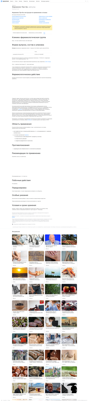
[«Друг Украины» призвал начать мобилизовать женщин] (20, 390)
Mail (1, 400)
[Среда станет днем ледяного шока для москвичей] (52, 291)
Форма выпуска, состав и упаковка (45, 16)
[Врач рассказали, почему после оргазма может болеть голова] (36, 341)
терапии (26, 134)
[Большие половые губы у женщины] (20, 242)
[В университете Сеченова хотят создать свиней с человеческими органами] (36, 357)
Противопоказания (15, 19)
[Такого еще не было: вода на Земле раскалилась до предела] (20, 275)
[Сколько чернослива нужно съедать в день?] (20, 308)
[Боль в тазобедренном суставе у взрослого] (36, 291)
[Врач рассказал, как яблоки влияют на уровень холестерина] (69, 242)
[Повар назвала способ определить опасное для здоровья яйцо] (36, 275)
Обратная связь (64, 400)
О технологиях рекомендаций (72, 400)
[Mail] (1, 1)
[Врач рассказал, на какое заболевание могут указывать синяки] (69, 258)
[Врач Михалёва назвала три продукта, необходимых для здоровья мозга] (69, 275)
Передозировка (42, 21)
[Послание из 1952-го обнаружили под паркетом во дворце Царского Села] (36, 258)
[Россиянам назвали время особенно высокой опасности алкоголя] (36, 390)
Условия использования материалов (55, 400)
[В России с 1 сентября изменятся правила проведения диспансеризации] (52, 341)
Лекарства (14, 5)
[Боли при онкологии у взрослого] (52, 324)
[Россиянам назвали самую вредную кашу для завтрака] (69, 308)
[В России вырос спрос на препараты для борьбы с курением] (52, 308)
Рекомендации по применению (45, 19)
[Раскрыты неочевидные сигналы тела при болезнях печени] (20, 258)
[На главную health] (5, 1)
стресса (20, 109)
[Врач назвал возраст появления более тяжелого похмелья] (52, 390)
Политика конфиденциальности (82, 400)
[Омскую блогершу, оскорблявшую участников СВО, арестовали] (36, 308)
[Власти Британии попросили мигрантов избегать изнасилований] (69, 324)
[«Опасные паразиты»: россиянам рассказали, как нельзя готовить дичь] (36, 324)
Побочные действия (16, 21)
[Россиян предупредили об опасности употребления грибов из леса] (36, 374)
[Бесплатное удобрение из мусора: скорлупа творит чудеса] (20, 374)
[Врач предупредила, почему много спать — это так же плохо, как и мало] (69, 341)
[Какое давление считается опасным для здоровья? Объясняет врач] (36, 242)
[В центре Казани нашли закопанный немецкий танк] (20, 291)
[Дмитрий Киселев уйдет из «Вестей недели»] (52, 242)
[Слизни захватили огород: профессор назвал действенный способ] (69, 374)
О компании (5, 400)
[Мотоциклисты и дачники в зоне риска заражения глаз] (52, 374)
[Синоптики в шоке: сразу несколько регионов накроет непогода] (20, 357)
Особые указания (15, 22)
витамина (29, 119)
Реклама (8, 400)
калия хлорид (48, 61)
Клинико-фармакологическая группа (19, 16)
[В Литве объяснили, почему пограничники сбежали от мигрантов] (52, 275)
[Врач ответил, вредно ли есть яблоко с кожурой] (69, 291)
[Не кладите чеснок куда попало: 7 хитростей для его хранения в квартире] (20, 324)
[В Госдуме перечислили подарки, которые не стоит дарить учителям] (20, 341)
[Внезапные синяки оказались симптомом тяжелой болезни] (52, 258)
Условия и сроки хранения (44, 22)
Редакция (48, 400)
